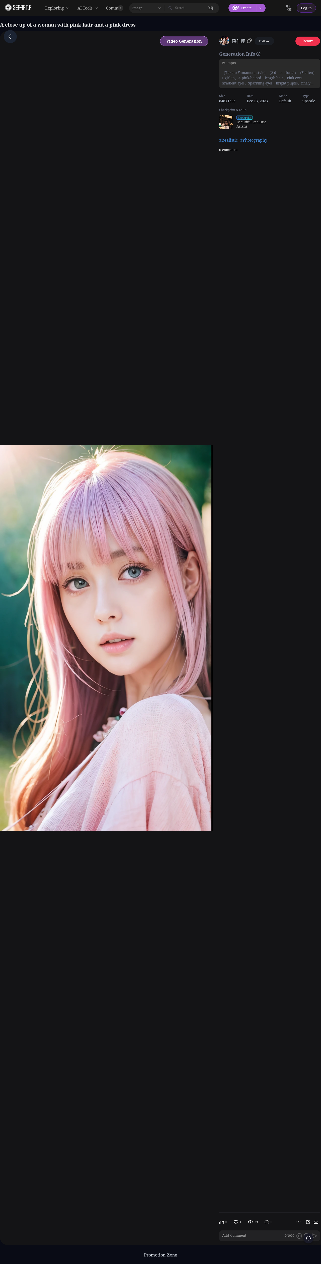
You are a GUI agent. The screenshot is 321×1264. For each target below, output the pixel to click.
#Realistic (228, 140)
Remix (307, 41)
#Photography (253, 140)
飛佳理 (238, 41)
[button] (210, 8)
